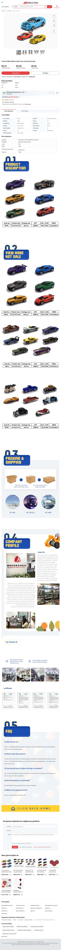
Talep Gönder (15, 73)
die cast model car (20, 910)
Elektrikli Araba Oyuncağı (8, 930)
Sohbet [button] (46, 73)
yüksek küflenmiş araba (6, 905)
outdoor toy (4, 910)
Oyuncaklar (9, 10)
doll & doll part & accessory (51, 905)
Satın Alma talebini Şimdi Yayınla (42, 847)
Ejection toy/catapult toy (36, 908)
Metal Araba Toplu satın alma (9, 933)
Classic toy (3, 908)
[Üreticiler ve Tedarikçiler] (30, 2)
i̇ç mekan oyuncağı (34, 905)
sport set (32, 910)
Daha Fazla (4, 936)
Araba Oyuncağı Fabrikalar (37, 926)
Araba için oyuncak (38, 930)
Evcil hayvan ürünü (20, 905)
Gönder (15, 847)
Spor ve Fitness (16, 10)
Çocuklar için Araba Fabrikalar (24, 930)
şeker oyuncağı (48, 910)
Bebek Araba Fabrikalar (22, 926)
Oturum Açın (28, 104)
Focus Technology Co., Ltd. (30, 941)
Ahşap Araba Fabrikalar (8, 926)
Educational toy (19, 908)
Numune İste (32, 76)
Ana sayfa (3, 10)
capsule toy (47, 908)
